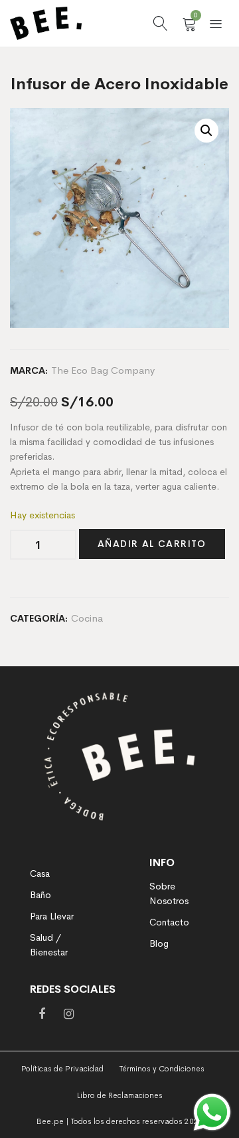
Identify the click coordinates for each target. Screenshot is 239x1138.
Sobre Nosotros (169, 893)
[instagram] (68, 1014)
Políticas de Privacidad (62, 1068)
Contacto (169, 922)
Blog (159, 943)
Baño (40, 895)
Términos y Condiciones (162, 1068)
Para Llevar (52, 916)
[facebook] (42, 1014)
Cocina (87, 618)
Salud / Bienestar (49, 944)
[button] (206, 131)
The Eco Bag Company (103, 370)
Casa (40, 873)
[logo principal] (46, 23)
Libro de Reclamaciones (120, 1095)
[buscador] (160, 23)
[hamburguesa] (215, 23)
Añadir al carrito (152, 544)
